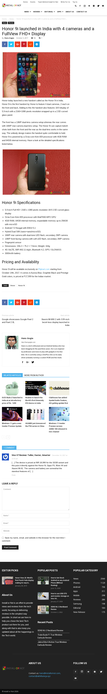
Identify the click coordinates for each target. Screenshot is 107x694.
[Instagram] (84, 6)
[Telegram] (94, 6)
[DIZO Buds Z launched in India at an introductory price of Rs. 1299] (12, 388)
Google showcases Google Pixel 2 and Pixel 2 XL (17, 321)
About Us (70, 12)
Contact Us (81, 12)
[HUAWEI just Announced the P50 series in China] (35, 414)
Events (32, 2)
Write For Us (65, 2)
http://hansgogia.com (28, 342)
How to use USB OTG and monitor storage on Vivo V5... (60, 596)
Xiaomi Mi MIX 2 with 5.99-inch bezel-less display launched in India (55, 322)
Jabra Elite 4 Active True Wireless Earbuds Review (52, 643)
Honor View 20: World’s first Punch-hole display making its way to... (24, 580)
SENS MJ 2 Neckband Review (50, 630)
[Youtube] (103, 6)
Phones (11, 23)
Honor (12, 285)
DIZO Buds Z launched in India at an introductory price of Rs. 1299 (12, 400)
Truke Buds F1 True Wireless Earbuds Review (50, 636)
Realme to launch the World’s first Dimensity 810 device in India (34, 400)
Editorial (48, 12)
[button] (76, 6)
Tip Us (75, 2)
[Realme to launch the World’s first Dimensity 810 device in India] (35, 388)
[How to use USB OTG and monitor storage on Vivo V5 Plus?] (43, 596)
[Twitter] (98, 6)
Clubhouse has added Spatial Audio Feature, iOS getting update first (58, 400)
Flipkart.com (44, 269)
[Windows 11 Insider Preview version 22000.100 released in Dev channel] (59, 414)
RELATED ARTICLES (12, 375)
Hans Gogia (9, 38)
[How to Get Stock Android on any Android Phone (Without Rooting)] (43, 580)
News (26, 12)
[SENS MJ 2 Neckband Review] (43, 610)
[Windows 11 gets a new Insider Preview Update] (12, 414)
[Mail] (89, 6)
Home (25, 2)
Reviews (36, 12)
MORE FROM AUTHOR (34, 375)
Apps (59, 12)
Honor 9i (21, 285)
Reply (14, 475)
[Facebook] (80, 6)
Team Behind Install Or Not (48, 2)
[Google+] (28, 362)
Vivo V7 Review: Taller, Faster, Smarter (31, 455)
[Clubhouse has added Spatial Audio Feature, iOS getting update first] (59, 388)
